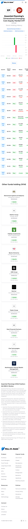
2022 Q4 (3, 173)
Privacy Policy (19, 491)
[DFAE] (19, 10)
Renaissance (19, 463)
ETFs (2, 471)
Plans (2, 491)
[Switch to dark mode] (26, 521)
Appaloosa (18, 478)
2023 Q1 (3, 166)
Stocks (3, 468)
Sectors (3, 474)
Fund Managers (5, 460)
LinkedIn (3, 514)
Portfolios (3, 457)
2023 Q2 (3, 159)
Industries (4, 476)
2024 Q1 (3, 138)
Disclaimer (18, 494)
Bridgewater (19, 472)
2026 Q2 (3, 75)
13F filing (19, 438)
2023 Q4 (3, 145)
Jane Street (19, 457)
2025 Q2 (3, 103)
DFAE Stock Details (8, 31)
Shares (14, 63)
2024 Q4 (3, 117)
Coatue (17, 470)
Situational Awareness (18, 466)
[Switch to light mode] (24, 521)
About (2, 509)
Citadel (17, 460)
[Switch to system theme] (21, 521)
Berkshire (18, 475)
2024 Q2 (3, 131)
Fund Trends (4, 463)
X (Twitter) (4, 512)
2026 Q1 (3, 82)
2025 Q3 (3, 96)
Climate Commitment (19, 497)
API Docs (3, 488)
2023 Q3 (3, 152)
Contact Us (4, 506)
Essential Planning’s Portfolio (13, 28)
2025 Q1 (3, 110)
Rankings (3, 479)
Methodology (4, 497)
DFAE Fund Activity (19, 31)
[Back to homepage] (7, 2)
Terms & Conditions (21, 488)
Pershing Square (20, 480)
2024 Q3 (3, 124)
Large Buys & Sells (6, 465)
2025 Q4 (3, 89)
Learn (2, 494)
